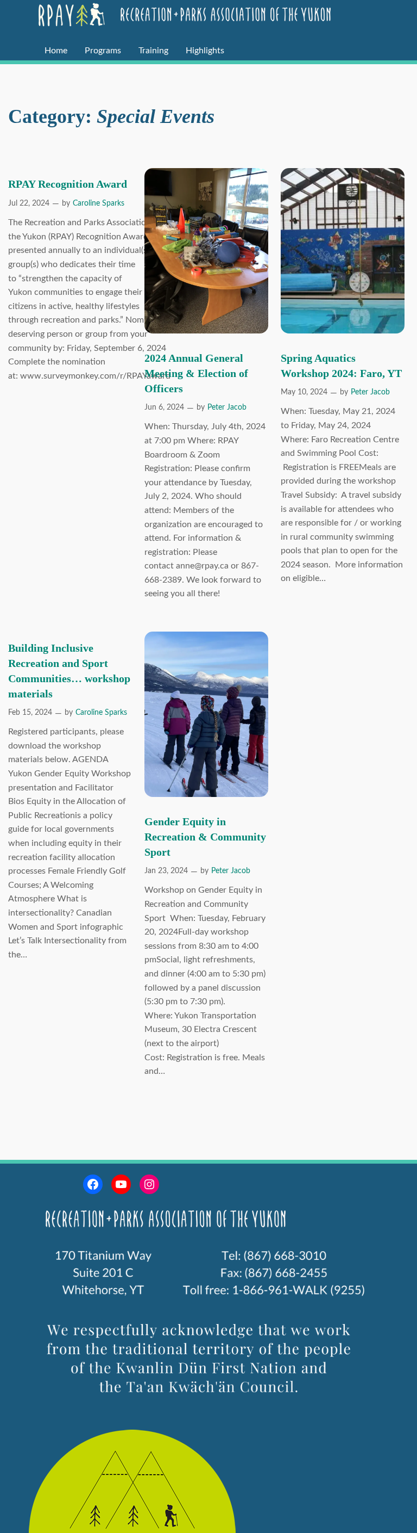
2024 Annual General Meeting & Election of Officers (196, 373)
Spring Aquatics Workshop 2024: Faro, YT (341, 365)
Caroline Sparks (98, 203)
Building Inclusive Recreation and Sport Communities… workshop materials (69, 671)
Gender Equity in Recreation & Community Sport (205, 836)
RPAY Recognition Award (67, 184)
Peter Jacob (227, 407)
